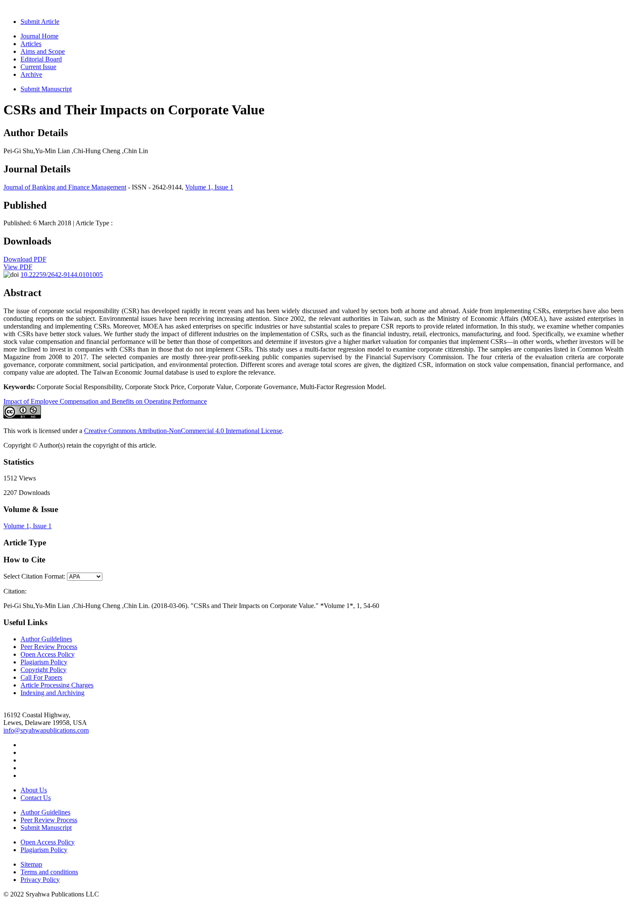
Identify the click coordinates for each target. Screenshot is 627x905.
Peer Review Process (48, 646)
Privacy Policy (40, 879)
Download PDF (24, 259)
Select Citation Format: (34, 576)
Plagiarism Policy (43, 662)
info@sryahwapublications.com (46, 730)
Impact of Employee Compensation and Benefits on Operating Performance (105, 401)
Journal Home (39, 36)
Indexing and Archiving (52, 692)
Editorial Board (41, 59)
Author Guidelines (45, 812)
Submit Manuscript (46, 89)
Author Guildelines (46, 639)
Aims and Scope (42, 51)
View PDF (17, 267)
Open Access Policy (47, 654)
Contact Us (35, 797)
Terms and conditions (49, 872)
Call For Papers (41, 677)
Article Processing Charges (56, 685)
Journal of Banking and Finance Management (64, 187)
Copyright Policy (43, 669)
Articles (30, 43)
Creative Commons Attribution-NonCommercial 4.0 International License (183, 430)
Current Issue (38, 66)
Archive (31, 74)
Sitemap (31, 864)
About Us (33, 790)
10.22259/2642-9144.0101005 (61, 274)
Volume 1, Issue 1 (209, 187)
